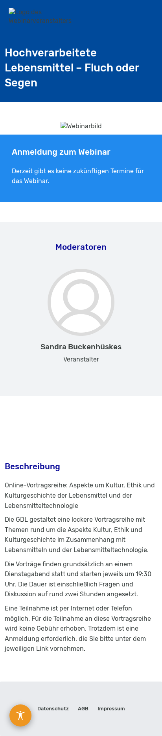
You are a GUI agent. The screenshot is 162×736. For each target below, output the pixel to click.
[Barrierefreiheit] (20, 715)
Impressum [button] (111, 709)
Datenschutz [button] (53, 709)
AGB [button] (83, 709)
